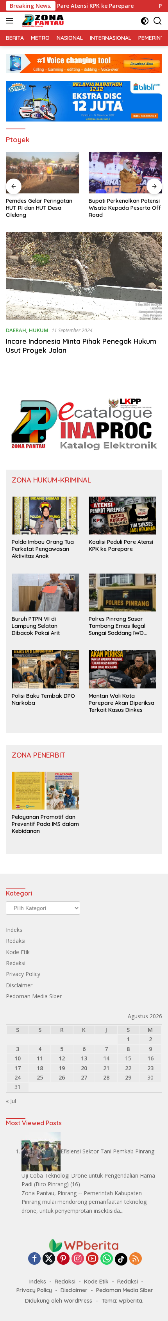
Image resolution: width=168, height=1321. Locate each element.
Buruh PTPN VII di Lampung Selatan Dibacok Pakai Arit (36, 625)
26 (62, 1077)
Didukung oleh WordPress (58, 1300)
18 (40, 1068)
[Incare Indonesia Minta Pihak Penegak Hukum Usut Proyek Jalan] (84, 276)
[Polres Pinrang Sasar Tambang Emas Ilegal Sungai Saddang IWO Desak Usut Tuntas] (122, 592)
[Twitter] (49, 1259)
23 (150, 1068)
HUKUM (38, 330)
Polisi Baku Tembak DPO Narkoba (43, 699)
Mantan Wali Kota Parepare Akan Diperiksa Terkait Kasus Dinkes (121, 702)
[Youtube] (92, 1259)
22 (128, 1068)
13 (84, 1058)
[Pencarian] (157, 20)
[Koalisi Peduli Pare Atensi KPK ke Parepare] (122, 515)
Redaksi (15, 940)
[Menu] (11, 20)
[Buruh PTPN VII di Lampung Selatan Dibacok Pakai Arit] (45, 592)
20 (84, 1068)
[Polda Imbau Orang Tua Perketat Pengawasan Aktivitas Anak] (45, 515)
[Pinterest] (63, 1259)
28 (106, 1077)
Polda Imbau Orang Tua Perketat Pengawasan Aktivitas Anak (43, 549)
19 (62, 1068)
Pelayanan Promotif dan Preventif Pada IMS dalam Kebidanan (45, 824)
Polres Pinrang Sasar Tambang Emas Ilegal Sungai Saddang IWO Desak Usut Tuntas (117, 626)
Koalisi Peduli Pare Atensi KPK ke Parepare (64, 5)
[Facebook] (34, 1259)
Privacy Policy (23, 974)
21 (106, 1068)
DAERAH (16, 330)
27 (84, 1077)
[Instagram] (77, 1259)
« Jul (11, 1101)
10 (17, 1058)
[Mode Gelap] (144, 20)
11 (40, 1058)
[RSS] (135, 1259)
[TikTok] (121, 1259)
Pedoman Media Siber (34, 996)
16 (150, 1058)
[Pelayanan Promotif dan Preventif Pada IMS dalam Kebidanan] (45, 791)
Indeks (14, 929)
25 (40, 1077)
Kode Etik (18, 952)
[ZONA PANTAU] (42, 20)
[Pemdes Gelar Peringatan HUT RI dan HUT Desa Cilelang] (42, 172)
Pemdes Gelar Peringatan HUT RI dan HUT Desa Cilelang (39, 207)
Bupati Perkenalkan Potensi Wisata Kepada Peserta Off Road (125, 207)
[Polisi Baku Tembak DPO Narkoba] (45, 669)
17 (17, 1068)
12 (62, 1058)
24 (17, 1077)
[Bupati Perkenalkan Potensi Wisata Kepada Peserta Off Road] (125, 172)
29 (128, 1077)
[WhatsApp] (106, 1259)
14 (106, 1058)
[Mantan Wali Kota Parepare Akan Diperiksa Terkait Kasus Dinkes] (122, 669)
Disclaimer (19, 985)
